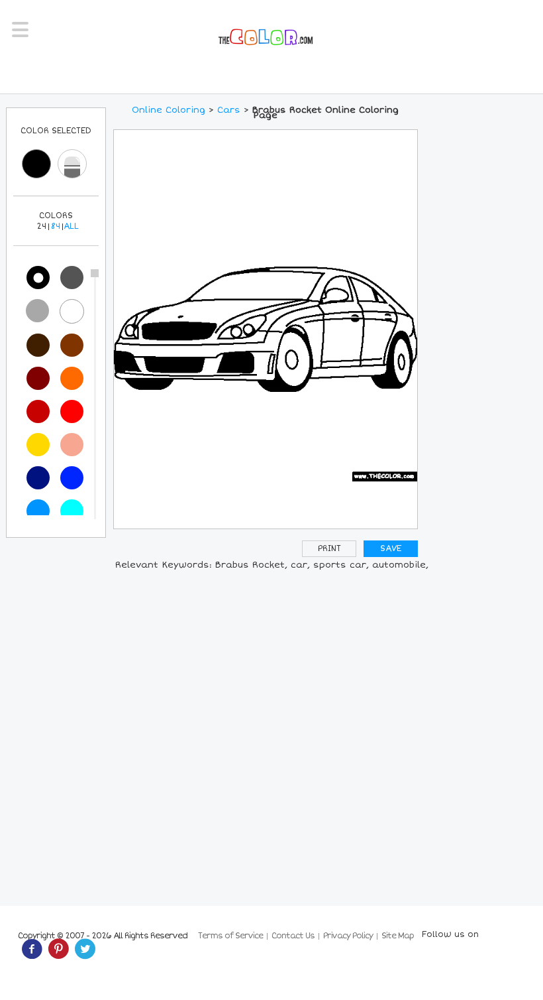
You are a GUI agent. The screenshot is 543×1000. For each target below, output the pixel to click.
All (71, 226)
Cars (228, 110)
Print (329, 549)
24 (41, 226)
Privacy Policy (348, 936)
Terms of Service (230, 936)
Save (390, 549)
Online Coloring (168, 110)
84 (55, 226)
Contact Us (293, 936)
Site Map (397, 936)
